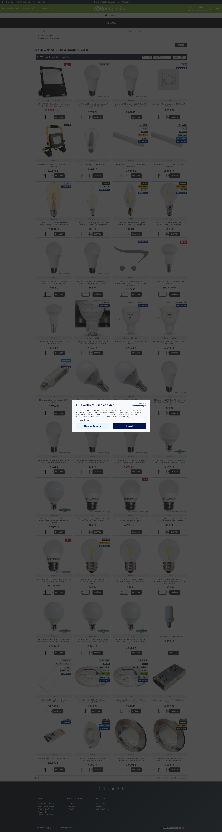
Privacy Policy (83, 420)
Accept (129, 426)
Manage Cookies (92, 426)
